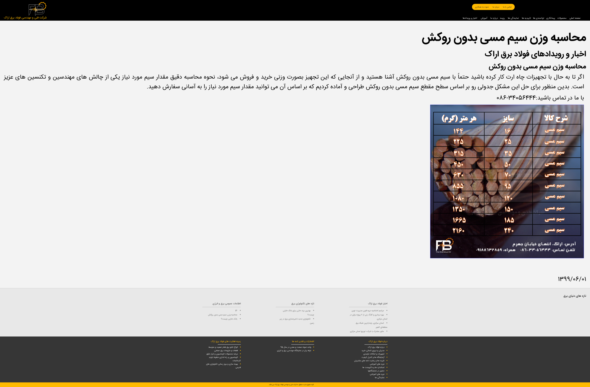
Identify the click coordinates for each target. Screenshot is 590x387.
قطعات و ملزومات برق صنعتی (226, 350)
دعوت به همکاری (482, 7)
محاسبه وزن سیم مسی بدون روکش (222, 315)
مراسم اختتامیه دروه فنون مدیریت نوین (368, 310)
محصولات (561, 18)
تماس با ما (507, 7)
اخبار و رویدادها (470, 18)
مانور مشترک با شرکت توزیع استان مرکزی (367, 331)
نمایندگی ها (513, 18)
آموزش (484, 18)
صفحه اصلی (574, 18)
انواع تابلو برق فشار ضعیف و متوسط (223, 347)
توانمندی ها (538, 18)
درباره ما (496, 7)
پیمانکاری (550, 18)
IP (236, 310)
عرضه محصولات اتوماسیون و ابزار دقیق (222, 354)
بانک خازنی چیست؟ (229, 319)
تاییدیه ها (526, 18)
